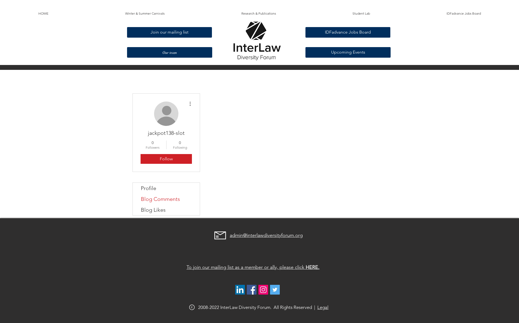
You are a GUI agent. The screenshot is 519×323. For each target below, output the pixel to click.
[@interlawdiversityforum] (263, 290)
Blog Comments (160, 199)
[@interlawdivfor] (275, 290)
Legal (322, 307)
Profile (148, 188)
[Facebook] (252, 290)
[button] (145, 13)
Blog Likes (153, 210)
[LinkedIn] (240, 290)
